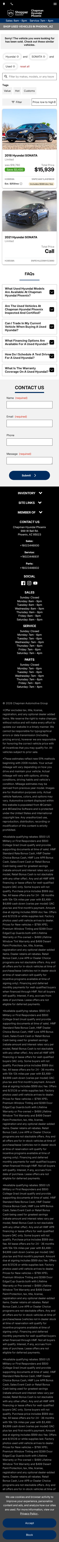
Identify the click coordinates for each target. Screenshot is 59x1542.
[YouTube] (35, 583)
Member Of (27, 512)
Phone (10, 435)
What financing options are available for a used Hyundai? (26, 342)
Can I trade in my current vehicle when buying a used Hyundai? (25, 327)
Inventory (27, 493)
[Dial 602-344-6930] (12, 3)
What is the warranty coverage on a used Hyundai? (27, 369)
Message (19, 453)
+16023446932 (29, 567)
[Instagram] (29, 583)
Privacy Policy (29, 1513)
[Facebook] (23, 583)
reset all (25, 66)
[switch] (55, 4)
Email (17, 416)
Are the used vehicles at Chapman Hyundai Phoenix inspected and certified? (24, 309)
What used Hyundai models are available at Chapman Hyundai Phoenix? (24, 292)
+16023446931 (29, 556)
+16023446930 (29, 545)
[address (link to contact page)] (4, 3)
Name (17, 398)
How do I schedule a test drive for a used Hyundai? (27, 356)
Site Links (27, 503)
